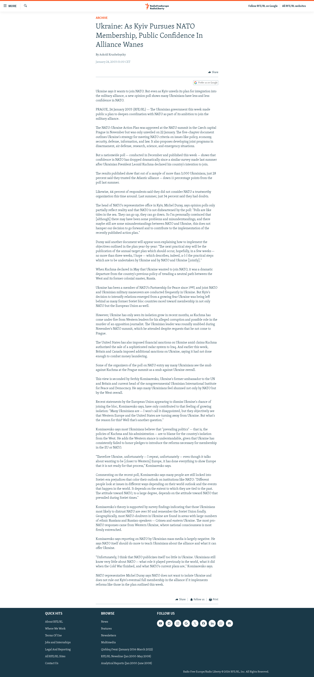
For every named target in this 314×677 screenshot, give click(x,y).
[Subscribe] (229, 623)
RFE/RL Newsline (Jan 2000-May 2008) (126, 656)
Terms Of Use (53, 635)
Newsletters (108, 635)
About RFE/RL (54, 621)
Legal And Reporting (58, 649)
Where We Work (55, 628)
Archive (102, 18)
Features (106, 628)
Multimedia (108, 642)
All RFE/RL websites (294, 6)
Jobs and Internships (58, 642)
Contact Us (51, 663)
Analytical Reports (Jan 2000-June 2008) (126, 663)
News (104, 621)
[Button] (213, 72)
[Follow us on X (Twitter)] (195, 623)
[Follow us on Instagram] (177, 623)
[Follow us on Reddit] (169, 623)
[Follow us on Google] (186, 623)
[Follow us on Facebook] (203, 623)
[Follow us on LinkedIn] (212, 623)
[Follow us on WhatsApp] (220, 623)
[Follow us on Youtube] (160, 623)
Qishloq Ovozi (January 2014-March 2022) (127, 649)
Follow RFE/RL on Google (263, 6)
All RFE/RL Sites (55, 656)
